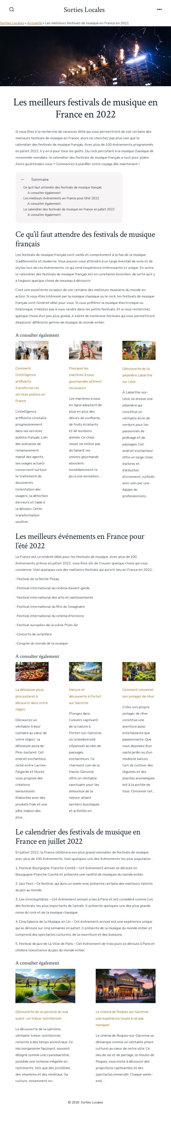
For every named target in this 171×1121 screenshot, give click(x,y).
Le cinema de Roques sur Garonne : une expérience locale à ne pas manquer (123, 1018)
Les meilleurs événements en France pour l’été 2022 (61, 198)
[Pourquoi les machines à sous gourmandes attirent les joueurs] (85, 350)
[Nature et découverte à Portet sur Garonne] (85, 671)
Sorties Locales (12, 23)
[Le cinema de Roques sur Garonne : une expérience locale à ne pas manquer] (126, 986)
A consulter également (44, 193)
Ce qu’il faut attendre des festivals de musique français (62, 187)
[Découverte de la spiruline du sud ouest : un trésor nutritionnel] (45, 986)
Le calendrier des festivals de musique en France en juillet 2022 (68, 209)
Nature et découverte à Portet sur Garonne (85, 696)
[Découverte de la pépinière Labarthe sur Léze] (139, 350)
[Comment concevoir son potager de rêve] (139, 671)
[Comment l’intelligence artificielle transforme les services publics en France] (32, 350)
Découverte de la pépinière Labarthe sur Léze (137, 375)
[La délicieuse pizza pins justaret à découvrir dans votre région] (32, 671)
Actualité (34, 23)
